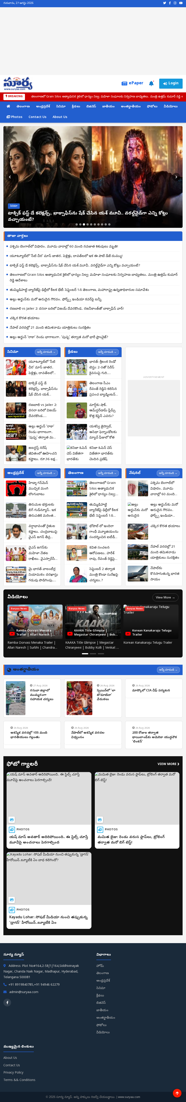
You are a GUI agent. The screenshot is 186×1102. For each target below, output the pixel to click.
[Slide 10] (109, 224)
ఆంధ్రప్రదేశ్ (43, 107)
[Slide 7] (98, 224)
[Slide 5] (91, 224)
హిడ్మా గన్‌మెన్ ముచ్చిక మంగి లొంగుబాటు (38, 489)
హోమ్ (100, 966)
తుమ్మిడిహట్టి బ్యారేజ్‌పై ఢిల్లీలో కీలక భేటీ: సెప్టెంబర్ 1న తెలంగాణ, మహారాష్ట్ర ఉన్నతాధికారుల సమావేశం (79, 290)
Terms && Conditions (19, 1080)
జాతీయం (108, 107)
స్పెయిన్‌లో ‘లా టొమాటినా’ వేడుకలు (106, 695)
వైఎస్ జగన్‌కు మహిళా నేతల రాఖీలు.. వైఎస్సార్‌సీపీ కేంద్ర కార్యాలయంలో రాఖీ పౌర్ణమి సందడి (43, 554)
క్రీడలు (76, 107)
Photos (16, 117)
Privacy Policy (13, 1073)
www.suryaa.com (129, 1097)
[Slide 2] (80, 224)
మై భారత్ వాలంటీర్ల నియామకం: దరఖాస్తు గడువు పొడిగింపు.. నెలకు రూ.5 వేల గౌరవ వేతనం (43, 575)
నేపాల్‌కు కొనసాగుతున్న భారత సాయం (164, 574)
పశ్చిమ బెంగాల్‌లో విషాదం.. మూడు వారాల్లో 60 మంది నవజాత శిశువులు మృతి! (64, 247)
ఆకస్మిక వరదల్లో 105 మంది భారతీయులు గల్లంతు (28, 735)
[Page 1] (85, 653)
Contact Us (37, 117)
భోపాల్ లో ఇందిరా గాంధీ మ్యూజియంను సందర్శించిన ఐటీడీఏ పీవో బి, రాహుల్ (103, 532)
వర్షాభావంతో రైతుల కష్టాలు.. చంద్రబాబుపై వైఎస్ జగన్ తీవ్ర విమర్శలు (43, 532)
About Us (60, 117)
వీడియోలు (171, 107)
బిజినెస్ (91, 107)
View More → (165, 597)
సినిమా (61, 107)
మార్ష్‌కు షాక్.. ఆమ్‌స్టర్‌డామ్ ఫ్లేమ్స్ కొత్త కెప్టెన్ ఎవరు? (102, 411)
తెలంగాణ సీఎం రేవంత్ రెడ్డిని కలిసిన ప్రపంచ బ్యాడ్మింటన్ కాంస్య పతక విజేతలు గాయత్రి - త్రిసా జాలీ (104, 389)
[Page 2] (93, 653)
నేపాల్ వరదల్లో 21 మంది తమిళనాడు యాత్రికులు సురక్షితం (50, 328)
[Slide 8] (102, 224)
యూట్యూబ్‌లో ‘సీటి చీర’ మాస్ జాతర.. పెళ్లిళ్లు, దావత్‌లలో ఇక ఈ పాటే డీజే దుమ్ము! (66, 256)
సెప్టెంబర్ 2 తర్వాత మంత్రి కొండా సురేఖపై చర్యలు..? (103, 575)
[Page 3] (101, 653)
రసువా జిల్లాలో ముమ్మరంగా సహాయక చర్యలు (41, 695)
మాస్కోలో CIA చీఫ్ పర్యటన (151, 691)
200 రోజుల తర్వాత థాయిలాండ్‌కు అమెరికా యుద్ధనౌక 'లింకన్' (154, 737)
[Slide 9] (106, 224)
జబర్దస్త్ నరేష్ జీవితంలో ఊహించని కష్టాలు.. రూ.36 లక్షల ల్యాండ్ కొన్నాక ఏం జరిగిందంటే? (43, 454)
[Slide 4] (87, 224)
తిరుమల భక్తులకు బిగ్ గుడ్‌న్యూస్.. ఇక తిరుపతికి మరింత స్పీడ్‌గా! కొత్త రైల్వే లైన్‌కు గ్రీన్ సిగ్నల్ (42, 511)
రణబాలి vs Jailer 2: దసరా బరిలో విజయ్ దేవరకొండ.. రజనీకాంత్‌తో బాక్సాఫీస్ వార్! (67, 309)
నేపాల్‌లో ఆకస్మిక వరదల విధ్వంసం (87, 735)
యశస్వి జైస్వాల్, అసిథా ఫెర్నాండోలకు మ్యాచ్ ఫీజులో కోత (103, 432)
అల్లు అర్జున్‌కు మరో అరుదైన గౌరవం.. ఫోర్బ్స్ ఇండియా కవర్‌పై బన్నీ (55, 299)
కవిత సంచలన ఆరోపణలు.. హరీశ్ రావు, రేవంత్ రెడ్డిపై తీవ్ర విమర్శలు (102, 554)
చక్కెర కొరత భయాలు (24, 318)
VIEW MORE (168, 764)
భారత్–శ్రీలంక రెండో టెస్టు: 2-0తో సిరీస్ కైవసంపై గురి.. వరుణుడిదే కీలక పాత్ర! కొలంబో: (102, 368)
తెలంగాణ (23, 107)
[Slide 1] (77, 224)
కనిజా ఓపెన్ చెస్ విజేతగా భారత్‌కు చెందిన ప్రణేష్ (101, 454)
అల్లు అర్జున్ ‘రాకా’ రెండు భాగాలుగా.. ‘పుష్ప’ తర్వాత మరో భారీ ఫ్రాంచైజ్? (59, 337)
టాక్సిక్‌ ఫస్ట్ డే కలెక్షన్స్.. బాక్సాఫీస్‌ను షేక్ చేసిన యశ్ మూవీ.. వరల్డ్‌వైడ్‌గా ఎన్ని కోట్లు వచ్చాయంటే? (75, 266)
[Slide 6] (95, 224)
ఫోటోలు (152, 107)
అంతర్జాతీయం (131, 107)
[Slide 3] (84, 224)
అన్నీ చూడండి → (46, 351)
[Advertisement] (93, 41)
